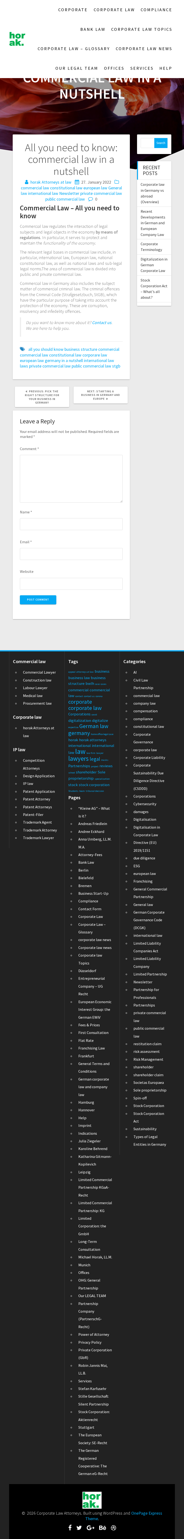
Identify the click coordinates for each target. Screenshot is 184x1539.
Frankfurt (86, 1056)
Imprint (85, 1125)
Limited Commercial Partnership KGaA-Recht (95, 1187)
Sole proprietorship (150, 1090)
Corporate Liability (149, 757)
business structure (80, 349)
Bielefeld (85, 877)
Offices (114, 68)
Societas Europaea (148, 1082)
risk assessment (146, 1051)
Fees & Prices (89, 1024)
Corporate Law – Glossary (74, 48)
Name (26, 512)
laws (24, 366)
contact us (89, 696)
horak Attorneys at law (50, 182)
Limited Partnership (150, 974)
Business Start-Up (93, 893)
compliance (143, 718)
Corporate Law (114, 9)
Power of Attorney (93, 1334)
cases (103, 684)
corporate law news (94, 939)
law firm (90, 753)
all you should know (45, 349)
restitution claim (147, 1043)
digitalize (100, 720)
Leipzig (84, 1172)
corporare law (94, 355)
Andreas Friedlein (92, 823)
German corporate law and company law (93, 1087)
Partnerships (79, 765)
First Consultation (93, 1032)
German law (93, 726)
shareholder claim (148, 1074)
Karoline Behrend (92, 1148)
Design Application (39, 775)
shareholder (86, 772)
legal (95, 759)
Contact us (101, 322)
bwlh (90, 683)
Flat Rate (86, 1040)
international (79, 745)
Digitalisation (144, 819)
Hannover (86, 1110)
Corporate (73, 9)
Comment (29, 448)
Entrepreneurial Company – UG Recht (91, 986)
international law (43, 193)
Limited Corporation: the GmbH (92, 1226)
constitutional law (66, 188)
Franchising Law (91, 1048)
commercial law (35, 188)
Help (165, 68)
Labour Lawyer (35, 687)
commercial (108, 349)
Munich (84, 1264)
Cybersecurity (144, 803)
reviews (106, 765)
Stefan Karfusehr (92, 1388)
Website (27, 571)
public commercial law (65, 199)
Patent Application (39, 791)
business (102, 671)
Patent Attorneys (37, 806)
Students (73, 791)
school (71, 772)
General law (143, 904)
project (94, 766)
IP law (28, 783)
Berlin (83, 870)
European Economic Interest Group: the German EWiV (94, 1009)
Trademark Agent (37, 822)
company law (144, 703)
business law (79, 677)
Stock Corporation (148, 1105)
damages (141, 811)
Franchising (143, 881)
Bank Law (92, 29)
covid (94, 714)
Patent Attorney (36, 799)
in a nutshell (72, 360)
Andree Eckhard (91, 831)
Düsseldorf (87, 970)
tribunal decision (95, 791)
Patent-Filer (33, 814)
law (80, 751)
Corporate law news (144, 48)
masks (104, 760)
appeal (71, 671)
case (97, 684)
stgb (116, 366)
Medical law (33, 695)
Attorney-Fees (90, 854)
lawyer (100, 753)
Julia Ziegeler (89, 1141)
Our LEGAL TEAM (76, 68)
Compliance (156, 9)
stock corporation (94, 784)
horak (73, 739)
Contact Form (89, 908)
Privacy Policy (90, 1342)
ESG (136, 865)
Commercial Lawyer (39, 672)
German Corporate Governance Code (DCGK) (149, 920)
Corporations (79, 714)
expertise (73, 727)
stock (73, 784)
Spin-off (140, 1098)
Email (26, 541)
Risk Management (148, 1059)
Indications (87, 1133)
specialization (102, 778)
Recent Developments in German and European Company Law (153, 223)
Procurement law (37, 703)
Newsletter (69, 193)
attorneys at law (85, 671)
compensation (145, 710)
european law (95, 188)
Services (142, 68)
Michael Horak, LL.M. (95, 1257)
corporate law (85, 708)
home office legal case (102, 734)
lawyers (78, 758)
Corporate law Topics (141, 29)
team (82, 791)
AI (135, 672)
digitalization (79, 720)
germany (53, 360)
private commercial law (101, 193)
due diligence (144, 858)
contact (79, 696)
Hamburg (86, 1102)
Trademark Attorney (40, 830)
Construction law (37, 680)
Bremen (85, 885)
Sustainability (145, 1128)
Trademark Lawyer (38, 837)
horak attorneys (92, 739)
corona (99, 696)
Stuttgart (86, 1427)
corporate (80, 701)
